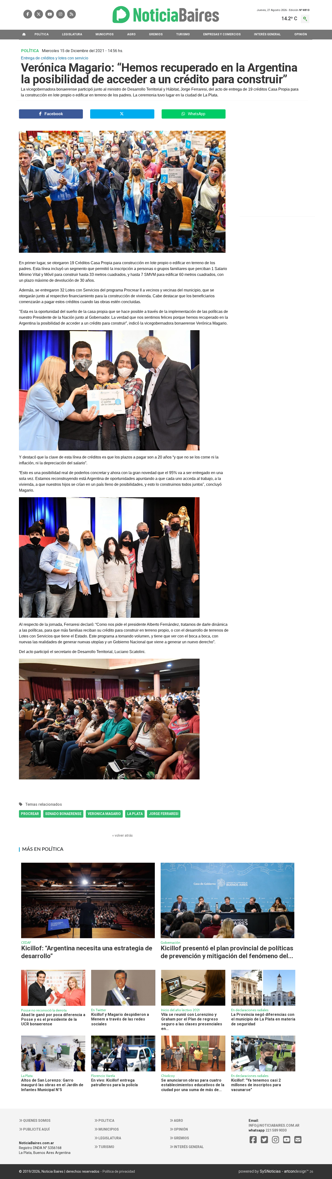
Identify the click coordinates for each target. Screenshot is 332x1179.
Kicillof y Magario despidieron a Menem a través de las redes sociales (120, 1019)
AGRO (131, 34)
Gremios (181, 1138)
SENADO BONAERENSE (63, 814)
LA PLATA (135, 814)
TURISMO (183, 34)
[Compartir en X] (122, 114)
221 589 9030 (276, 1130)
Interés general (188, 1147)
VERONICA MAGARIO (104, 814)
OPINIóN (300, 34)
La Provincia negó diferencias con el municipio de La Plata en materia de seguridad (263, 1019)
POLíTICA (42, 34)
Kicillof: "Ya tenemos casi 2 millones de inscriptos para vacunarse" (256, 1085)
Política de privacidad (119, 1171)
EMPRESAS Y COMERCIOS (222, 34)
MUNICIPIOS (105, 34)
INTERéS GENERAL (267, 34)
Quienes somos (36, 1121)
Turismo (106, 1147)
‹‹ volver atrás (122, 835)
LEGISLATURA (72, 34)
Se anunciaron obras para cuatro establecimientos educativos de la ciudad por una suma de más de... (192, 1085)
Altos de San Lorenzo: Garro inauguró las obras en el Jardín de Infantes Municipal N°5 (52, 1085)
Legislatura (109, 1138)
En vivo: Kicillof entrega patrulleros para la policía (114, 1082)
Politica (106, 1121)
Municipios (108, 1129)
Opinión (180, 1129)
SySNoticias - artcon (277, 1171)
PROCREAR (30, 814)
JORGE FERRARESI (163, 814)
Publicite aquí (36, 1129)
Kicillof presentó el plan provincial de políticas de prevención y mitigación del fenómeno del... (227, 952)
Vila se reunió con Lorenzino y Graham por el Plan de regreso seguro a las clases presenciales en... (191, 1021)
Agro (178, 1121)
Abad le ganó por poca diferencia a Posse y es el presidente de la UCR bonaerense (53, 1019)
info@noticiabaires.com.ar (274, 1125)
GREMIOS (156, 34)
